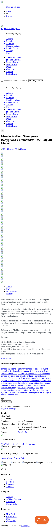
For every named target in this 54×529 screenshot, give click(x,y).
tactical (4, 371)
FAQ (8, 289)
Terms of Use (6, 458)
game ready (21, 388)
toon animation (43, 373)
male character (42, 390)
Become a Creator (13, 7)
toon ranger (45, 383)
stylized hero (13, 395)
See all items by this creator (23, 444)
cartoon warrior (29, 390)
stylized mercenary (25, 383)
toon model (12, 373)
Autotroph (25, 526)
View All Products (13, 57)
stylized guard (25, 378)
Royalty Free (23, 432)
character (25, 380)
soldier (48, 380)
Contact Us (11, 521)
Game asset (13, 378)
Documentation (12, 291)
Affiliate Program (13, 499)
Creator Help (11, 516)
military (37, 383)
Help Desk (10, 514)
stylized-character (8, 392)
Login (8, 11)
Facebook (10, 482)
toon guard (43, 369)
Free (8, 53)
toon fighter (39, 385)
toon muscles (21, 376)
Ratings (9, 294)
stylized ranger (17, 385)
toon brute (18, 371)
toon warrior (28, 385)
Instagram (10, 484)
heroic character (45, 378)
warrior (21, 373)
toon (46, 385)
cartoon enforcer (8, 369)
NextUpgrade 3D (10, 149)
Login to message (8, 409)
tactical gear (33, 392)
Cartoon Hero (21, 392)
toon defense (35, 380)
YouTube (10, 486)
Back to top (6, 358)
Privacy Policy (20, 458)
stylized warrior (33, 376)
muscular (35, 378)
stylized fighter (33, 388)
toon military (20, 369)
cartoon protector (8, 376)
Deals (8, 67)
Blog (8, 519)
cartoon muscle (31, 373)
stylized (10, 371)
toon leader (16, 380)
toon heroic (5, 385)
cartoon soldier (32, 369)
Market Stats (11, 504)
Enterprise (10, 501)
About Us (10, 497)
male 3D (41, 392)
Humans (23, 149)
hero (43, 380)
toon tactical (28, 371)
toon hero (37, 371)
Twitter (9, 479)
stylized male (6, 380)
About (9, 287)
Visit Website (6, 444)
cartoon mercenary (8, 388)
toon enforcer (16, 390)
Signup (9, 16)
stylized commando (9, 383)
